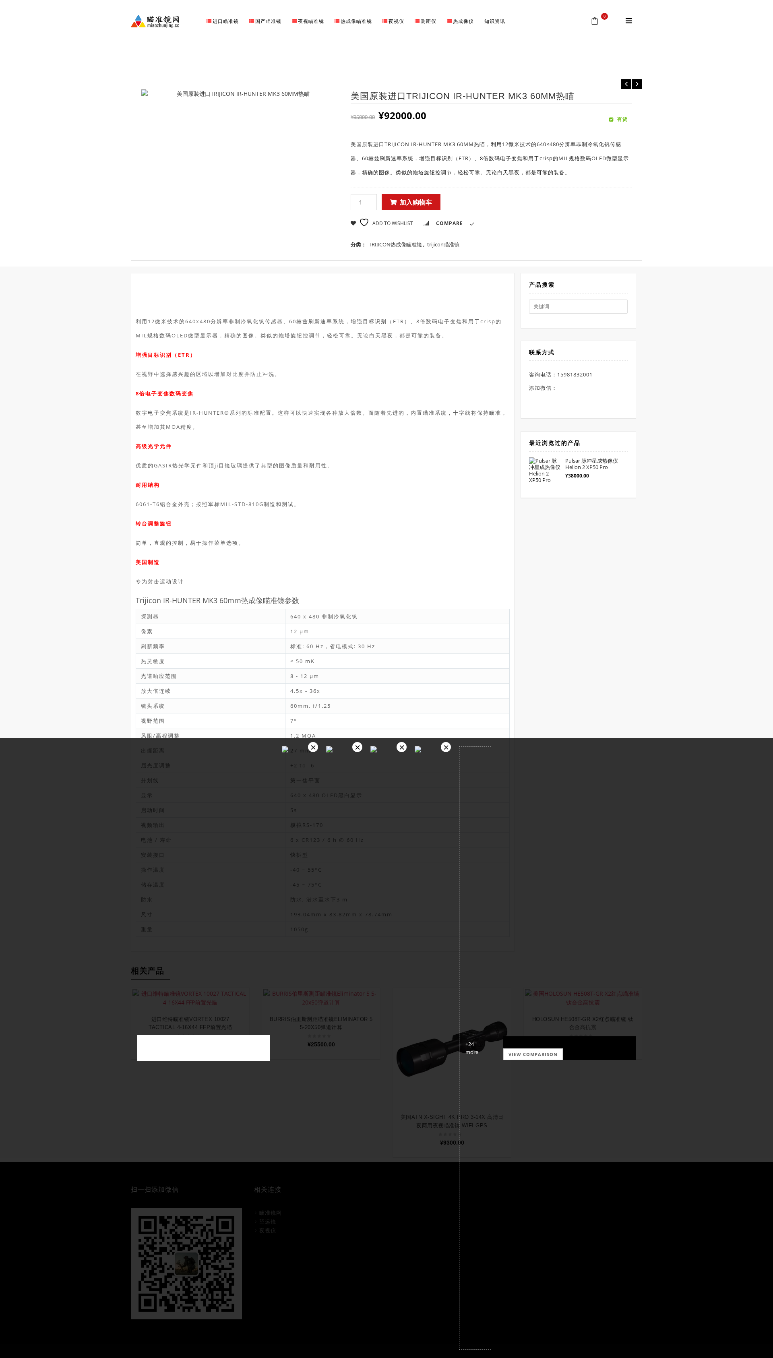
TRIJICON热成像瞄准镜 (395, 244)
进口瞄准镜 (442, 64)
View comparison (533, 1054)
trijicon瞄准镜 (478, 64)
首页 (416, 64)
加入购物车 (416, 202)
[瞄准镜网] (155, 21)
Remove (313, 747)
